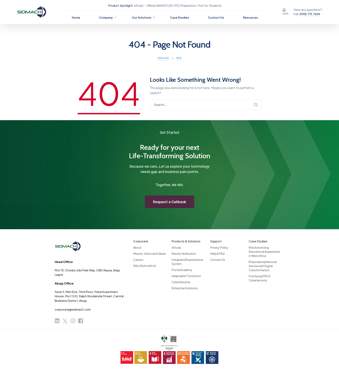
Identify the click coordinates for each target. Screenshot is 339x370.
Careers (138, 259)
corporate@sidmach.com (73, 309)
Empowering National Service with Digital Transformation (263, 266)
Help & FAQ (217, 253)
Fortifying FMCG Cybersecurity (259, 278)
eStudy (176, 247)
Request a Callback (169, 202)
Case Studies (179, 17)
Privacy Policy (219, 247)
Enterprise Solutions (185, 288)
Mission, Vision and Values (149, 253)
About (137, 247)
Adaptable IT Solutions (186, 276)
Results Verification (184, 253)
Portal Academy (182, 270)
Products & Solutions (186, 241)
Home (76, 17)
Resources (250, 17)
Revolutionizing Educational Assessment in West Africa (264, 251)
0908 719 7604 (310, 14)
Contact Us (216, 17)
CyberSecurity (181, 282)
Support (216, 241)
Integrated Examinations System (187, 261)
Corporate (140, 241)
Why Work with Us (144, 265)
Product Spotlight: (120, 5)
